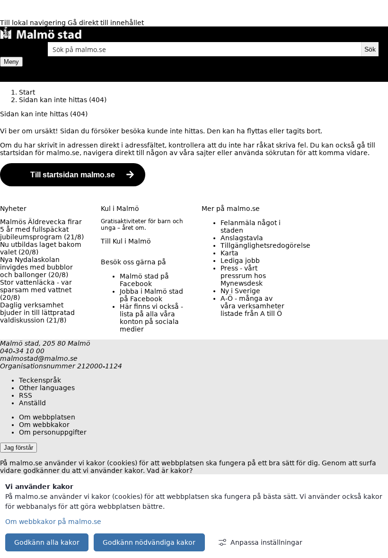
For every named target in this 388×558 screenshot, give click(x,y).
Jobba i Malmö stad (151, 295)
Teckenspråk (40, 380)
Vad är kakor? (170, 470)
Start (27, 92)
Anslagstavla (241, 238)
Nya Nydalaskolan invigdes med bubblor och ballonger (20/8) (36, 267)
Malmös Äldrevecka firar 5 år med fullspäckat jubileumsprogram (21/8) (42, 229)
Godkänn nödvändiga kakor (149, 542)
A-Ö (252, 306)
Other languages (47, 388)
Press (243, 275)
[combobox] (204, 49)
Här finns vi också (151, 318)
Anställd (32, 403)
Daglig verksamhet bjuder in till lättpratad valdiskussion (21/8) (37, 312)
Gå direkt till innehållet (106, 22)
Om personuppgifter (53, 432)
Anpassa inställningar (266, 542)
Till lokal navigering (34, 22)
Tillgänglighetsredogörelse (265, 245)
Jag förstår (18, 447)
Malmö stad (144, 280)
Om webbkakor (44, 424)
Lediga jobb (240, 260)
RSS (25, 395)
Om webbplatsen (47, 417)
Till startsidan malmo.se (72, 175)
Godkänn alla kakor (46, 542)
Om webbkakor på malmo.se (53, 521)
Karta (229, 253)
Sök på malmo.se (16, 49)
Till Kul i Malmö (126, 241)
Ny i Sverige (240, 291)
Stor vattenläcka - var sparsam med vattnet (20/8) (36, 290)
